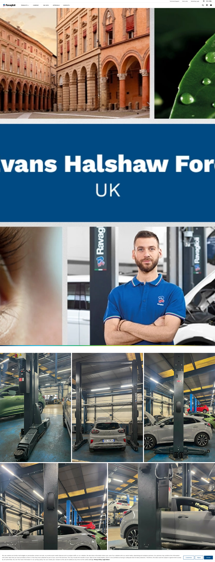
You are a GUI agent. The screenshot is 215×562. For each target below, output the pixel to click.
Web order (185, 1)
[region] (107, 556)
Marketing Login (195, 1)
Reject (199, 557)
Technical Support (174, 1)
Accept (208, 557)
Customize (189, 557)
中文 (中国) (208, 1)
